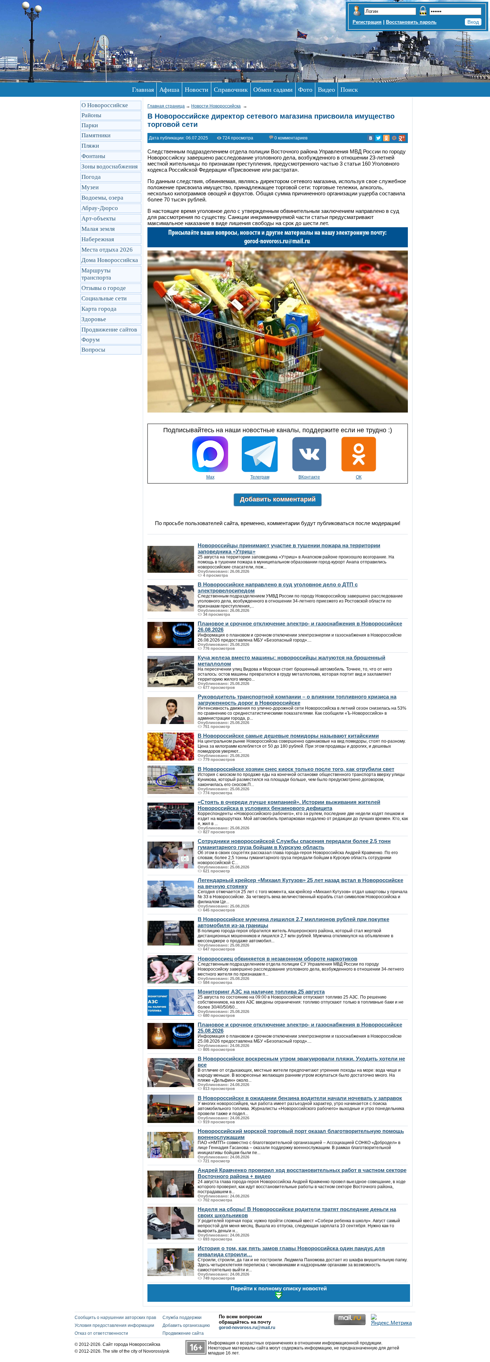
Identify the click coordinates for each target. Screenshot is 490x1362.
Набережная (97, 239)
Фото (305, 89)
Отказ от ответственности (101, 1333)
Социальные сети (104, 298)
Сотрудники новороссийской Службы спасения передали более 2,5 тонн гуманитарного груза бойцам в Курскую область (294, 844)
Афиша (169, 89)
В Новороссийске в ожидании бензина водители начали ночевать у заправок (300, 1098)
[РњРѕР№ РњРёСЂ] (394, 138)
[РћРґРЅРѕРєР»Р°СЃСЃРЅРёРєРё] (386, 138)
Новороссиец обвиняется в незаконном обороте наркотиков (277, 959)
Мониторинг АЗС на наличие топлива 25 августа (261, 992)
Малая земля (98, 228)
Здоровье (93, 319)
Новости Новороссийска (216, 106)
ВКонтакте (309, 477)
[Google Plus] (402, 138)
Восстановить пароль (411, 22)
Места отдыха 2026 (107, 249)
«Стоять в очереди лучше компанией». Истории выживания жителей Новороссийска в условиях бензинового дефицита (289, 805)
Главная (143, 89)
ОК (359, 477)
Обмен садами (273, 89)
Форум (90, 339)
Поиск (349, 89)
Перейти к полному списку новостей (279, 1288)
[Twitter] (378, 138)
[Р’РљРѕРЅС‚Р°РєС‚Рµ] (370, 138)
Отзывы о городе (103, 288)
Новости (196, 89)
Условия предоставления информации (114, 1325)
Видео (326, 89)
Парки (89, 125)
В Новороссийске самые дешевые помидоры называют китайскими (288, 736)
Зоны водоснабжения (109, 166)
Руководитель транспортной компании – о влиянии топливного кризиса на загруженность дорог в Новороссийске (297, 700)
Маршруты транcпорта (96, 274)
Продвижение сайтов (109, 329)
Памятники (95, 135)
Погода (91, 176)
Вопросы (93, 349)
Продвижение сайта (183, 1333)
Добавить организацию (186, 1325)
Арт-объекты (98, 218)
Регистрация (367, 22)
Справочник (231, 89)
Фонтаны (93, 156)
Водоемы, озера (102, 197)
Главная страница (166, 106)
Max (210, 477)
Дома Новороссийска (109, 260)
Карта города (99, 308)
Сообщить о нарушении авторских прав (115, 1317)
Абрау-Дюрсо (99, 208)
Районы (91, 115)
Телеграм (259, 477)
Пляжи (90, 145)
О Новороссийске (104, 105)
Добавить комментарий (278, 499)
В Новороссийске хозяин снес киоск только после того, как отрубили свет (296, 769)
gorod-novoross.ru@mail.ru (247, 1327)
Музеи (90, 187)
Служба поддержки (182, 1317)
